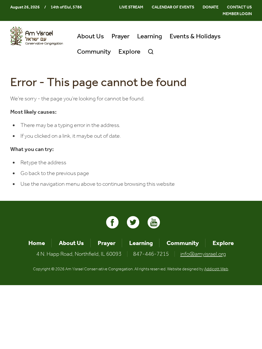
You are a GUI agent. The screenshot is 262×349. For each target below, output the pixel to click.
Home (36, 243)
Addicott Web (216, 268)
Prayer (120, 36)
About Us (90, 36)
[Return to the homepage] (36, 35)
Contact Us (239, 7)
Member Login (237, 13)
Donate (211, 7)
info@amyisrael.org (203, 254)
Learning (149, 36)
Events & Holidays (195, 36)
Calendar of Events (173, 7)
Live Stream (131, 7)
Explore (129, 51)
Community (94, 51)
